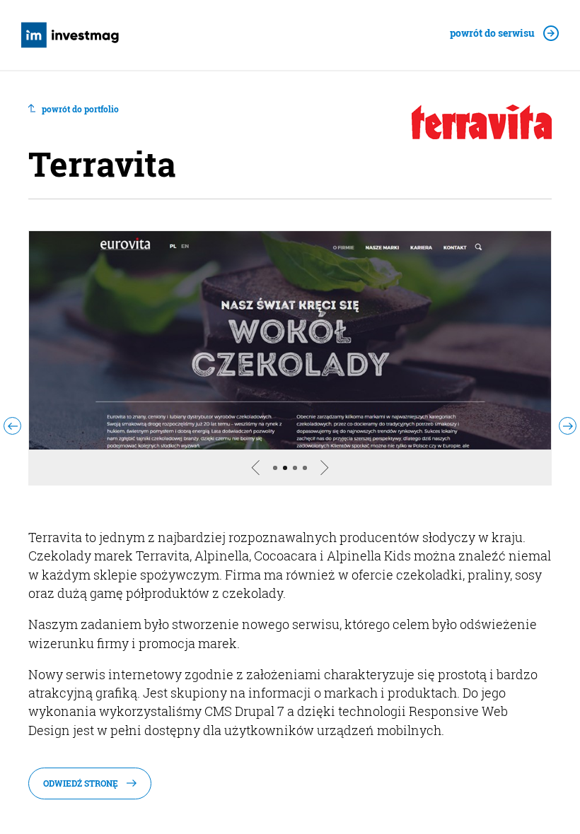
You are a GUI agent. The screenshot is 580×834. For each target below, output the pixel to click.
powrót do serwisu (492, 34)
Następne (334, 484)
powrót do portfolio (80, 109)
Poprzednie (245, 484)
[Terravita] (290, 340)
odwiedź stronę (80, 783)
